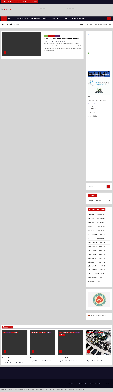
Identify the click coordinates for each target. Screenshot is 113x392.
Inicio (81, 24)
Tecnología (14, 332)
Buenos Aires (92, 104)
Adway (107, 384)
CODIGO (65, 18)
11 (103, 219)
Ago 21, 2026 (63, 361)
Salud (45, 36)
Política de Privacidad (78, 18)
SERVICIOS (55, 18)
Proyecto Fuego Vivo (95, 384)
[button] (105, 18)
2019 (89, 242)
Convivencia (42, 332)
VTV (60, 332)
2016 (89, 254)
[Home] (4, 18)
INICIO (10, 18)
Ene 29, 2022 (49, 41)
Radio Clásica (71, 384)
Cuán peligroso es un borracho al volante (61, 39)
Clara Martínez (18, 362)
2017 (89, 250)
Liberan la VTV (63, 358)
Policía (100, 332)
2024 (89, 223)
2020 (89, 238)
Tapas (57, 36)
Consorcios (35, 332)
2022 (89, 231)
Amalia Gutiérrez (60, 41)
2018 (89, 246)
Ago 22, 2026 (35, 361)
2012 (89, 270)
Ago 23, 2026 (7, 362)
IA (4, 332)
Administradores (36, 358)
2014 (89, 262)
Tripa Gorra (100, 361)
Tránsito (62, 334)
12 (104, 219)
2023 (89, 227)
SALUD (45, 18)
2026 (89, 215)
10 (102, 219)
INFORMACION (35, 18)
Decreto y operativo (93, 358)
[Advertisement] (99, 148)
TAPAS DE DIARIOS (21, 18)
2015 (89, 258)
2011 (89, 274)
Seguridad (51, 36)
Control (72, 332)
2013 (89, 266)
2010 (89, 278)
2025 (89, 219)
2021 (89, 234)
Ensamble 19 (82, 384)
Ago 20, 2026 (91, 361)
